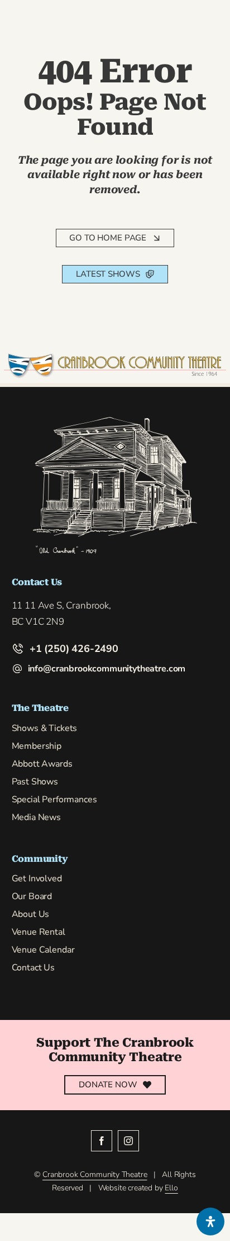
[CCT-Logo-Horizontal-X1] (115, 357)
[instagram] (128, 1140)
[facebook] (101, 1140)
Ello (171, 1188)
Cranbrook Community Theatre (94, 1174)
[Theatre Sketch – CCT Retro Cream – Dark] (115, 419)
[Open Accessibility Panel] (210, 1221)
